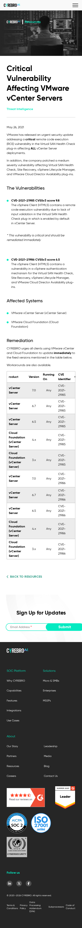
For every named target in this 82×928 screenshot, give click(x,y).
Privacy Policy (23, 907)
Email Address (21, 627)
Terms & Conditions (12, 907)
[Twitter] (19, 883)
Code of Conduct (70, 907)
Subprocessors (56, 906)
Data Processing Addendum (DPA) (35, 907)
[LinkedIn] (9, 883)
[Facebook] (28, 883)
